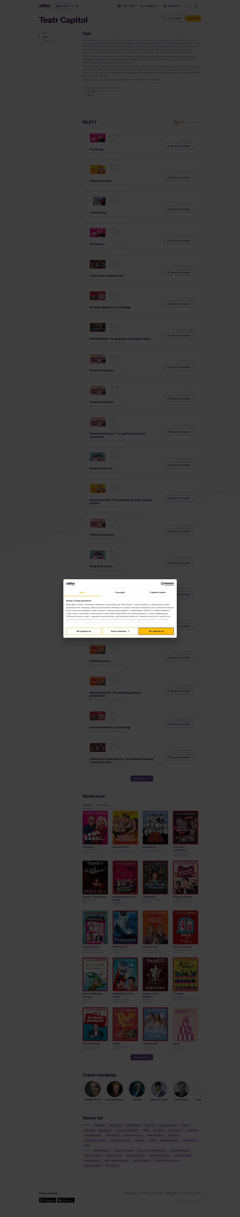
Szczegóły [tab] (120, 592)
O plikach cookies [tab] (158, 592)
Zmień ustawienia (118, 631)
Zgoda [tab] (82, 592)
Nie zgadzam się (84, 631)
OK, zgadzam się (156, 631)
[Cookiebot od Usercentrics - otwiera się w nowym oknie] (163, 584)
